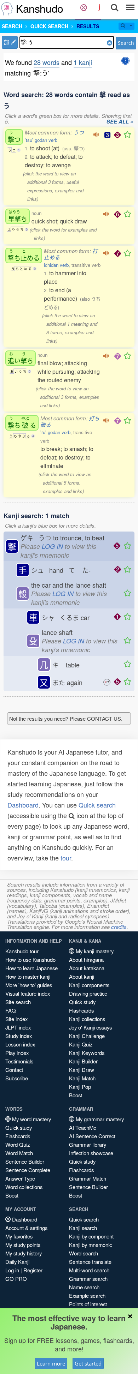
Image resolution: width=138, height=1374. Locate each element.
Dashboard (23, 804)
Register (32, 1270)
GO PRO (16, 1278)
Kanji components (89, 985)
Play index (17, 1052)
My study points (22, 1244)
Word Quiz (17, 1144)
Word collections (23, 1186)
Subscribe (16, 1078)
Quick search (97, 804)
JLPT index (18, 1027)
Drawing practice (88, 993)
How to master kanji (27, 976)
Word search (83, 1253)
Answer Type (20, 1178)
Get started (88, 1363)
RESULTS (87, 26)
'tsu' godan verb (41, 140)
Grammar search (88, 1278)
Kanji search (83, 1227)
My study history (23, 1253)
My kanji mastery (94, 951)
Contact (14, 1069)
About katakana (86, 968)
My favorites (19, 1236)
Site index (16, 1018)
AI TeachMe (82, 1127)
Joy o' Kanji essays (90, 1027)
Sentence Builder (24, 1161)
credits (119, 926)
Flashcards (81, 1010)
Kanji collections (87, 1018)
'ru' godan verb (55, 432)
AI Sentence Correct (92, 1136)
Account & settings (26, 1227)
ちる (22, 423)
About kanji (81, 976)
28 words (46, 62)
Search (126, 43)
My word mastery (31, 1119)
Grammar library (87, 1144)
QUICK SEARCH (49, 26)
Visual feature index (27, 993)
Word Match (19, 1153)
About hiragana (86, 959)
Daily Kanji (17, 1261)
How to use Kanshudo (30, 959)
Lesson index (20, 1044)
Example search (87, 1295)
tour (66, 857)
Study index (18, 1035)
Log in (12, 1270)
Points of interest (88, 1304)
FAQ (10, 1010)
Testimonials (19, 1061)
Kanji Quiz (80, 1044)
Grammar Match (87, 1178)
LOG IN (52, 546)
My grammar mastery (99, 1119)
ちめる (24, 255)
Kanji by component (91, 1236)
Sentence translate (90, 1261)
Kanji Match (82, 1078)
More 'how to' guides (28, 985)
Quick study (82, 1002)
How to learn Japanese (31, 968)
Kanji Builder (83, 1061)
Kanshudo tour (22, 951)
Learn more (51, 1363)
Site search (18, 1002)
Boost (75, 1095)
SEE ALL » (120, 122)
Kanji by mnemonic (90, 1244)
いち (20, 358)
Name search (84, 1287)
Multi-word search (89, 1270)
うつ (78, 132)
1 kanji (83, 62)
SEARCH (12, 26)
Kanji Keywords (86, 1052)
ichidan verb (56, 265)
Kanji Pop (80, 1086)
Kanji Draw (81, 1069)
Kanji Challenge (87, 1035)
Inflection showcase (91, 1153)
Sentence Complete (27, 1170)
